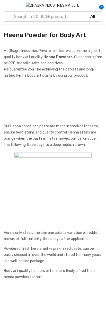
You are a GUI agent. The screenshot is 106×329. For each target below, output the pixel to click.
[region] (53, 102)
